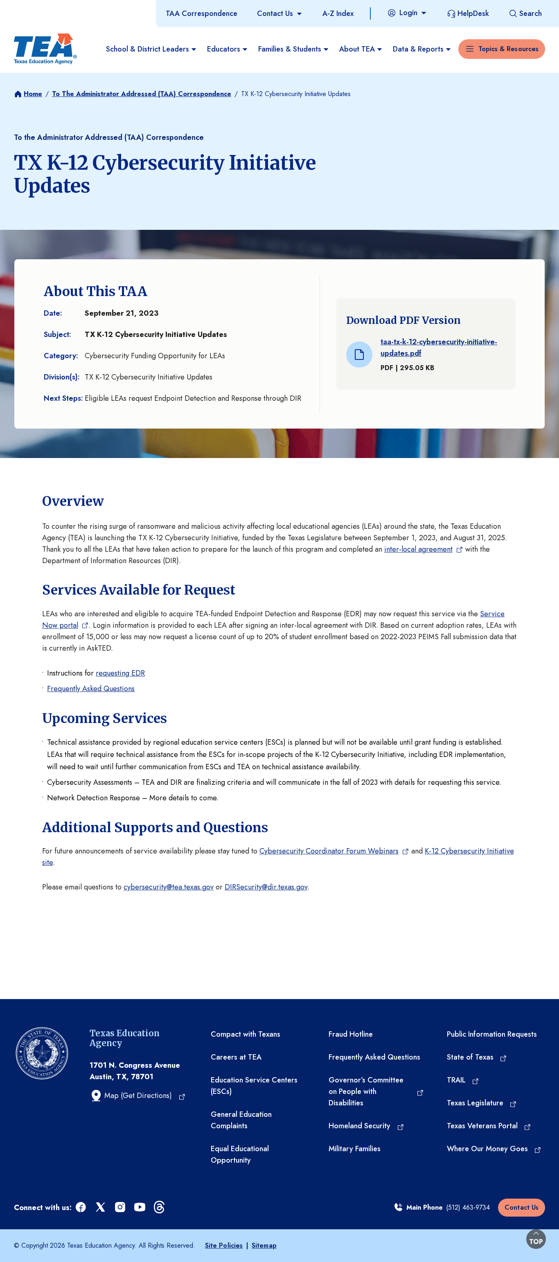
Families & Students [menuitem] (289, 49)
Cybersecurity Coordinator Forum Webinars (329, 851)
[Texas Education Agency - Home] (45, 49)
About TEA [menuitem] (357, 49)
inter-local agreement (418, 549)
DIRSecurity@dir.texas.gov (266, 887)
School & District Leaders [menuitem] (147, 49)
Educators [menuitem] (223, 49)
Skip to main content (34, 7)
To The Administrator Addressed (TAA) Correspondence (141, 94)
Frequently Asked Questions (91, 688)
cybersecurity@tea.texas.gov (169, 887)
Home (33, 94)
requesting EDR (120, 673)
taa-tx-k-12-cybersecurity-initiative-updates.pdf (439, 348)
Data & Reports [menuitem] (418, 49)
